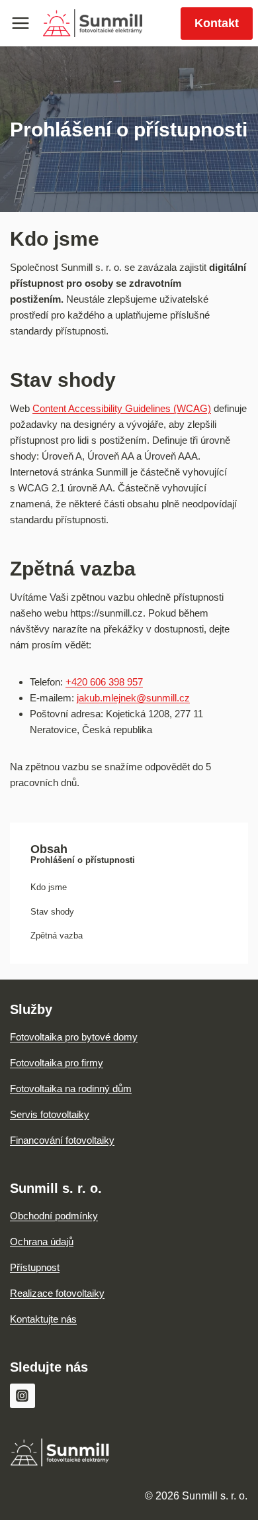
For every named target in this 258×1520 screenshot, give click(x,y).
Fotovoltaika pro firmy (56, 1062)
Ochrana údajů (41, 1241)
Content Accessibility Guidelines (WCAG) (121, 408)
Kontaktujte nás (43, 1319)
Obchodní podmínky (54, 1215)
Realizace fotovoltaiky (57, 1293)
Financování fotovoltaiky (62, 1140)
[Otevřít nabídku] (20, 22)
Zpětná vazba (56, 935)
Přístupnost (35, 1267)
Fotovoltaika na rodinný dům (71, 1088)
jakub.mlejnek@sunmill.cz (133, 697)
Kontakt (216, 23)
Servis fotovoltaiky (49, 1114)
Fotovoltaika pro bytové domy (74, 1036)
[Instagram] (22, 1396)
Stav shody (52, 912)
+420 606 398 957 (104, 681)
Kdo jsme (48, 887)
